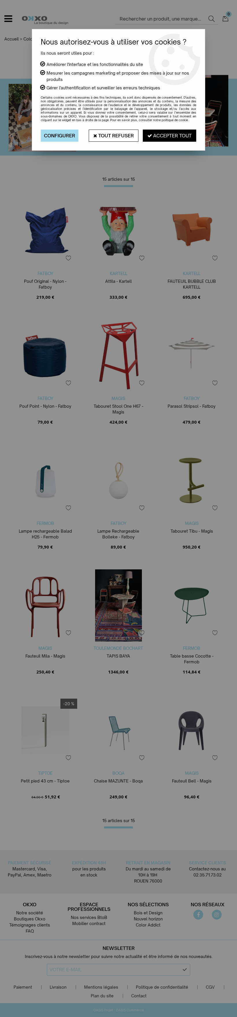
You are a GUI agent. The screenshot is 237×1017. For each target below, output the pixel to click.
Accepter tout (172, 136)
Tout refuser (115, 136)
